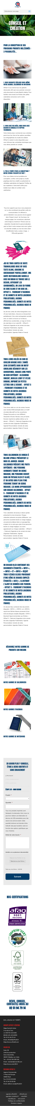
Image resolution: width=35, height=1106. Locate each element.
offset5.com (23, 1094)
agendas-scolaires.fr (12, 1096)
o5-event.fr (21, 1099)
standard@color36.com (15, 1062)
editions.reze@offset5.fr (14, 1084)
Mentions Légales (16, 1103)
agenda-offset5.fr (11, 1094)
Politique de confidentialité (16, 1101)
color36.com (12, 1099)
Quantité (9, 803)
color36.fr (24, 1096)
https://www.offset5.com (11, 1042)
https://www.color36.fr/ (11, 1064)
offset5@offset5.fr (13, 1040)
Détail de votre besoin (13, 835)
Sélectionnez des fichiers (17, 861)
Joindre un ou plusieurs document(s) (17, 852)
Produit (8, 795)
